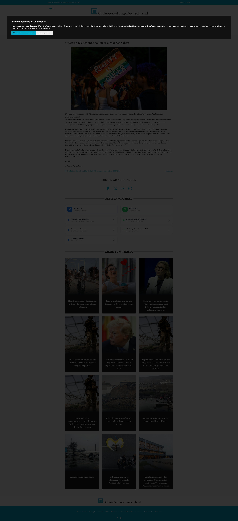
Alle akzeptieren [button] (18, 33)
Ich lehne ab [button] (30, 33)
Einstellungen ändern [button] (44, 33)
